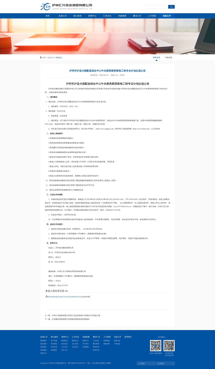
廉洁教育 (96, 344)
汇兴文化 (107, 16)
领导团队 (43, 347)
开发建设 (54, 344)
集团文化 (75, 340)
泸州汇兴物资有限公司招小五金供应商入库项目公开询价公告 (76, 315)
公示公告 (64, 347)
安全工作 (64, 350)
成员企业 (43, 353)
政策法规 (96, 350)
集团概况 (43, 340)
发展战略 (43, 350)
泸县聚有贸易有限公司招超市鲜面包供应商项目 (71, 319)
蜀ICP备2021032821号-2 (77, 363)
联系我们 (128, 337)
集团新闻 (64, 340)
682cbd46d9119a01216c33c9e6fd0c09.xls (64, 297)
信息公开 (167, 16)
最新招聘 (106, 344)
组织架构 (43, 344)
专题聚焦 (85, 347)
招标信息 (59, 57)
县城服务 (54, 350)
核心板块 (77, 16)
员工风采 (75, 344)
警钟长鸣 (96, 347)
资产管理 (54, 340)
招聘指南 (106, 340)
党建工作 (85, 340)
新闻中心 (92, 16)
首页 (48, 16)
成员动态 (64, 344)
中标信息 (168, 57)
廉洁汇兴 (137, 16)
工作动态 (96, 340)
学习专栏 (85, 344)
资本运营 (54, 347)
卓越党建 (122, 16)
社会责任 (75, 347)
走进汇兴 (63, 16)
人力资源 (152, 16)
